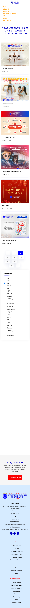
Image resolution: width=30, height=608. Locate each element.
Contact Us (7, 20)
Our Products (7, 11)
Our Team (17, 548)
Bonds (16, 599)
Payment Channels (9, 14)
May (8, 288)
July (8, 280)
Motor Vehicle (17, 582)
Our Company (17, 546)
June (9, 285)
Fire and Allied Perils (16, 585)
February (10, 296)
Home (5, 7)
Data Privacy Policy (16, 554)
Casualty (16, 594)
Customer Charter (17, 557)
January (10, 299)
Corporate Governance (16, 551)
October (10, 306)
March (9, 293)
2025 (7, 278)
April (8, 291)
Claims (5, 16)
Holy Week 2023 (7, 68)
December (10, 304)
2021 (7, 333)
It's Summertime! (7, 103)
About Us (6, 9)
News (5, 18)
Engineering (16, 597)
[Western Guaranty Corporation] (14, 3)
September (11, 309)
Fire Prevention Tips (8, 137)
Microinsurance (16, 602)
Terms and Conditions (16, 560)
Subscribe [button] (14, 477)
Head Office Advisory (9, 240)
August (9, 312)
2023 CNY (5, 206)
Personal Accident (16, 588)
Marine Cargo (17, 591)
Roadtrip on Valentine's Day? (11, 171)
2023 (7, 283)
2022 (7, 301)
